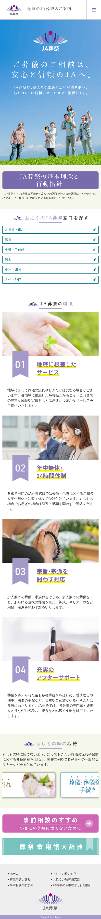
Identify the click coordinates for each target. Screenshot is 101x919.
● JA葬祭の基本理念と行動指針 (71, 885)
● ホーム (13, 873)
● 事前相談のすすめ (20, 885)
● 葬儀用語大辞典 (18, 879)
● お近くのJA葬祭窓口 (65, 879)
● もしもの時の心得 (63, 873)
